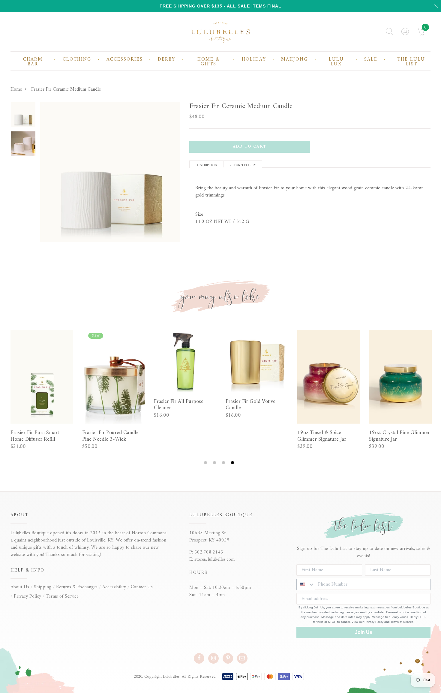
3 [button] (224, 462)
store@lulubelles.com (214, 559)
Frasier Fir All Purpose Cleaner (178, 404)
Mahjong (294, 59)
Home (16, 89)
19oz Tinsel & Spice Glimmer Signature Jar (321, 436)
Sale (370, 59)
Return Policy (243, 164)
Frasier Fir (269, 188)
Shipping (42, 587)
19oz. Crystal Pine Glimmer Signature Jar (399, 436)
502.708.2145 (208, 552)
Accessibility (114, 587)
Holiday (254, 59)
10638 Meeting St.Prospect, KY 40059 (209, 536)
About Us (19, 587)
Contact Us (142, 587)
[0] (420, 33)
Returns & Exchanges (77, 587)
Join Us (363, 632)
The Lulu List (411, 61)
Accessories (124, 59)
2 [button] (215, 462)
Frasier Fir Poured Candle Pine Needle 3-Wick (110, 436)
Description (206, 164)
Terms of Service (62, 596)
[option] (23, 116)
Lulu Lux (336, 61)
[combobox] (306, 584)
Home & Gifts (208, 61)
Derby (166, 59)
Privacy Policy (27, 596)
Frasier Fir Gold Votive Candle (250, 404)
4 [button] (233, 462)
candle (388, 188)
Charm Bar (33, 61)
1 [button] (206, 462)
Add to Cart (249, 146)
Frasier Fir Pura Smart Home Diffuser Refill (34, 436)
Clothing (77, 59)
